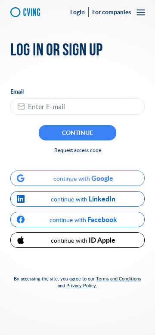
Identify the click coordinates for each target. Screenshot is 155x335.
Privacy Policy (81, 285)
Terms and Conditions (118, 278)
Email (17, 91)
